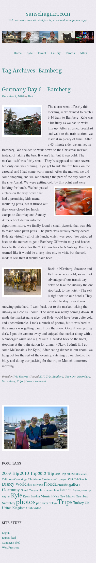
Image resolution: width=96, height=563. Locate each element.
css (70, 478)
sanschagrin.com (48, 14)
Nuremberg (9, 381)
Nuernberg (83, 376)
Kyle (30, 53)
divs (29, 484)
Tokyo (53, 503)
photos (25, 501)
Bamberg (57, 376)
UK (87, 502)
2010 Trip (45, 376)
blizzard (83, 474)
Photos (70, 53)
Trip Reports (20, 376)
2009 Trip (10, 473)
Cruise (46, 479)
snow (45, 503)
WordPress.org (10, 547)
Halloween (46, 490)
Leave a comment (35, 381)
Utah (29, 508)
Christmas (34, 479)
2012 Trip (46, 473)
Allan (83, 53)
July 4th (6, 496)
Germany (70, 376)
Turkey (78, 502)
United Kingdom (13, 507)
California (8, 479)
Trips (20, 381)
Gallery (56, 53)
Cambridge (20, 479)
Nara (56, 496)
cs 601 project (59, 479)
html (56, 490)
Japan (76, 490)
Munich (47, 495)
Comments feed (11, 542)
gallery (74, 484)
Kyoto (26, 496)
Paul (30, 96)
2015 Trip (60, 474)
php (38, 503)
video (37, 508)
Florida (50, 484)
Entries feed (9, 537)
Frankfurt (62, 484)
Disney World (14, 484)
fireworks (38, 484)
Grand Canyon (29, 490)
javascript (86, 490)
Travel (42, 53)
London (35, 496)
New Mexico (67, 496)
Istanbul (66, 489)
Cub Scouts (80, 479)
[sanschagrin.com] (48, 37)
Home (18, 53)
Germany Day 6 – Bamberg (36, 89)
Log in (6, 533)
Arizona (72, 473)
